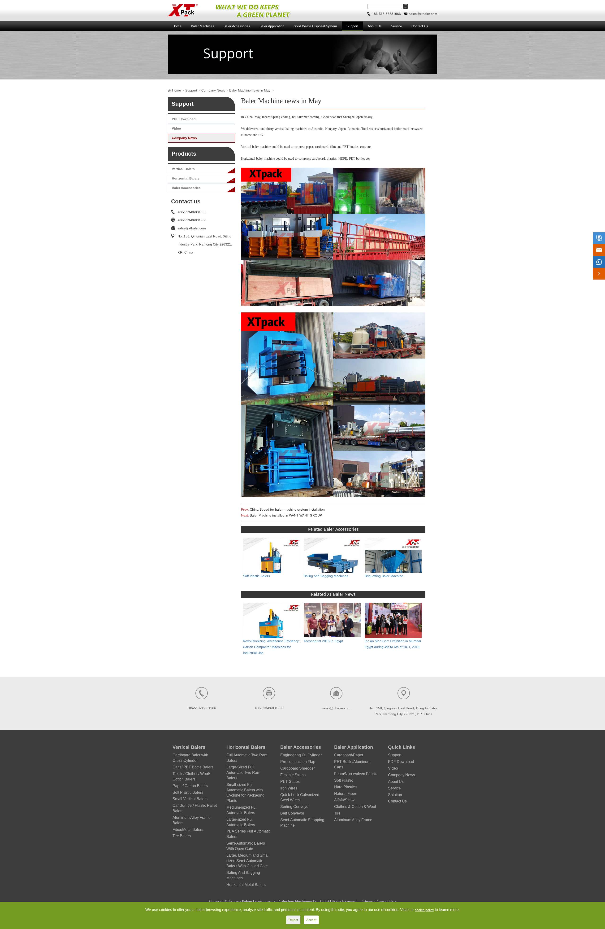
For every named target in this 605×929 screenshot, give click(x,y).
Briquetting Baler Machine (384, 576)
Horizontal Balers (185, 178)
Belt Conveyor (292, 813)
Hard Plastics (345, 787)
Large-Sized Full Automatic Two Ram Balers (243, 772)
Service (396, 26)
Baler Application (271, 26)
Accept (311, 920)
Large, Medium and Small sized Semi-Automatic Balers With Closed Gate (247, 860)
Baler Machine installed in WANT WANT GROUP (286, 515)
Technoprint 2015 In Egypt (323, 641)
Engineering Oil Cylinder (301, 755)
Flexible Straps (293, 775)
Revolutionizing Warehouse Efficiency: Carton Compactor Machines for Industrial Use (271, 647)
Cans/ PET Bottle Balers (193, 767)
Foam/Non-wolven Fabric (355, 774)
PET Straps (290, 782)
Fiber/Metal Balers (188, 830)
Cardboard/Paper (348, 755)
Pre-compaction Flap (297, 762)
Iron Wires (288, 788)
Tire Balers (182, 836)
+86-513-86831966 (387, 14)
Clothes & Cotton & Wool (355, 807)
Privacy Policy (386, 901)
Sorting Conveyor (295, 807)
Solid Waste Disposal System (315, 26)
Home (177, 26)
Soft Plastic (343, 780)
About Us (374, 26)
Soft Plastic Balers (256, 576)
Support (352, 26)
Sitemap (369, 901)
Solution (395, 795)
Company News (213, 90)
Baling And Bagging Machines (326, 576)
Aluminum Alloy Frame (353, 820)
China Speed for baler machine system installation (287, 509)
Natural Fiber (345, 794)
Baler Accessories (237, 26)
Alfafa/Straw (344, 800)
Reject (293, 920)
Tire (337, 813)
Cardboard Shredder (297, 768)
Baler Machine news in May (249, 90)
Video (176, 128)
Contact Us (419, 26)
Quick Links (401, 747)
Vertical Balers (183, 169)
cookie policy (424, 910)
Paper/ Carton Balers (190, 786)
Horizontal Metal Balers (246, 885)
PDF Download (184, 119)
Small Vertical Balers (190, 799)
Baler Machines (202, 26)
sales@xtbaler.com (423, 14)
